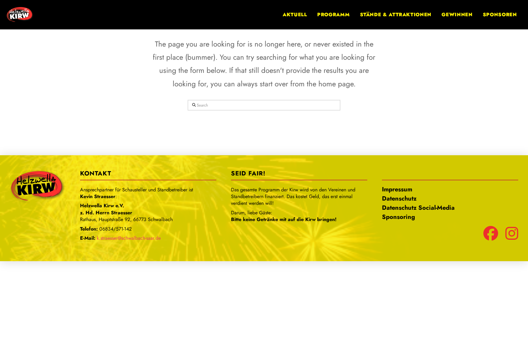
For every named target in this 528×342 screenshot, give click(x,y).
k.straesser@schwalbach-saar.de (129, 238)
